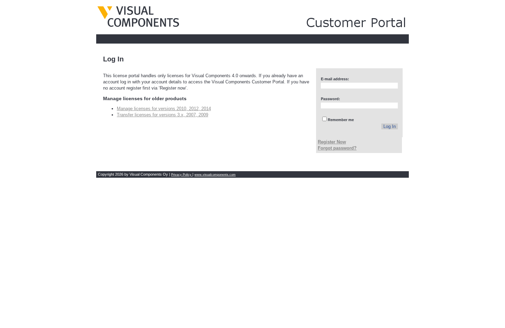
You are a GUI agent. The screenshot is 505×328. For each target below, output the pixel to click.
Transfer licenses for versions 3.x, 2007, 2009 (162, 114)
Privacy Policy (181, 174)
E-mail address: (335, 79)
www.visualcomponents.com (215, 174)
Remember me (341, 120)
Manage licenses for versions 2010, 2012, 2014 (164, 108)
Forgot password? (337, 148)
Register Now (332, 141)
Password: (330, 99)
